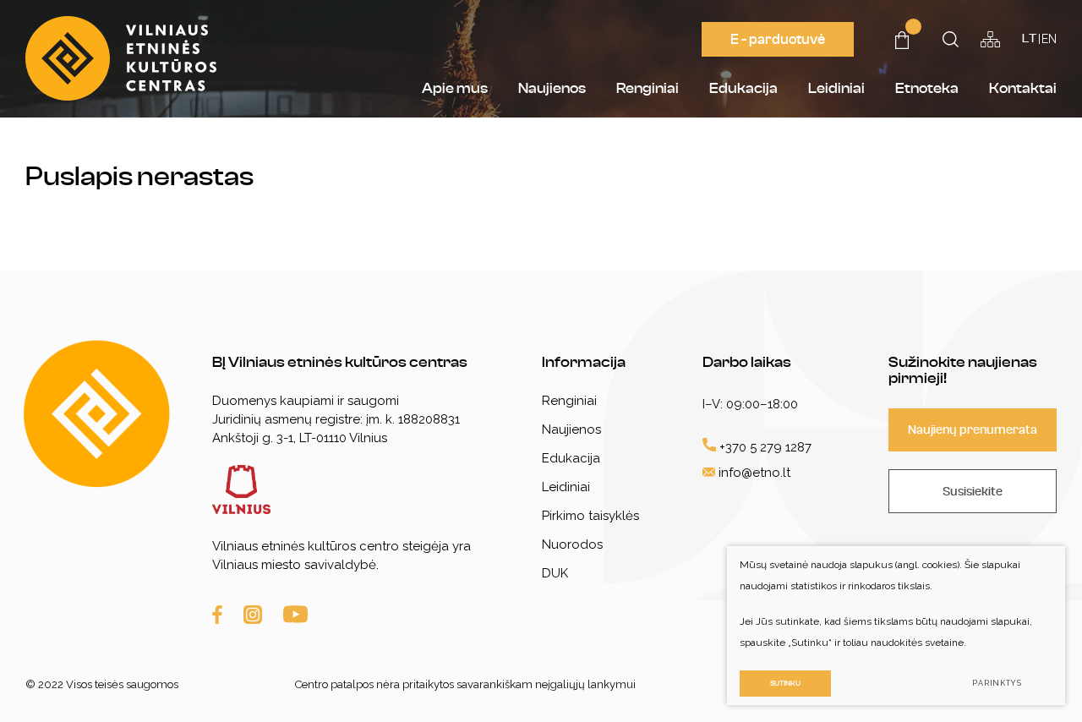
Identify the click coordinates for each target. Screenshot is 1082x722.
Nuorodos (572, 544)
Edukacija (743, 88)
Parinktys (997, 683)
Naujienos (552, 88)
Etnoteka (927, 88)
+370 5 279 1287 (764, 447)
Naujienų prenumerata (972, 430)
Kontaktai (1023, 88)
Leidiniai (836, 88)
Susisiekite (973, 491)
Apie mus (455, 88)
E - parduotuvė (777, 39)
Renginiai (647, 88)
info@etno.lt (754, 472)
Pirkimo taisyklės (590, 515)
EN (1049, 39)
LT (1029, 39)
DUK (555, 573)
